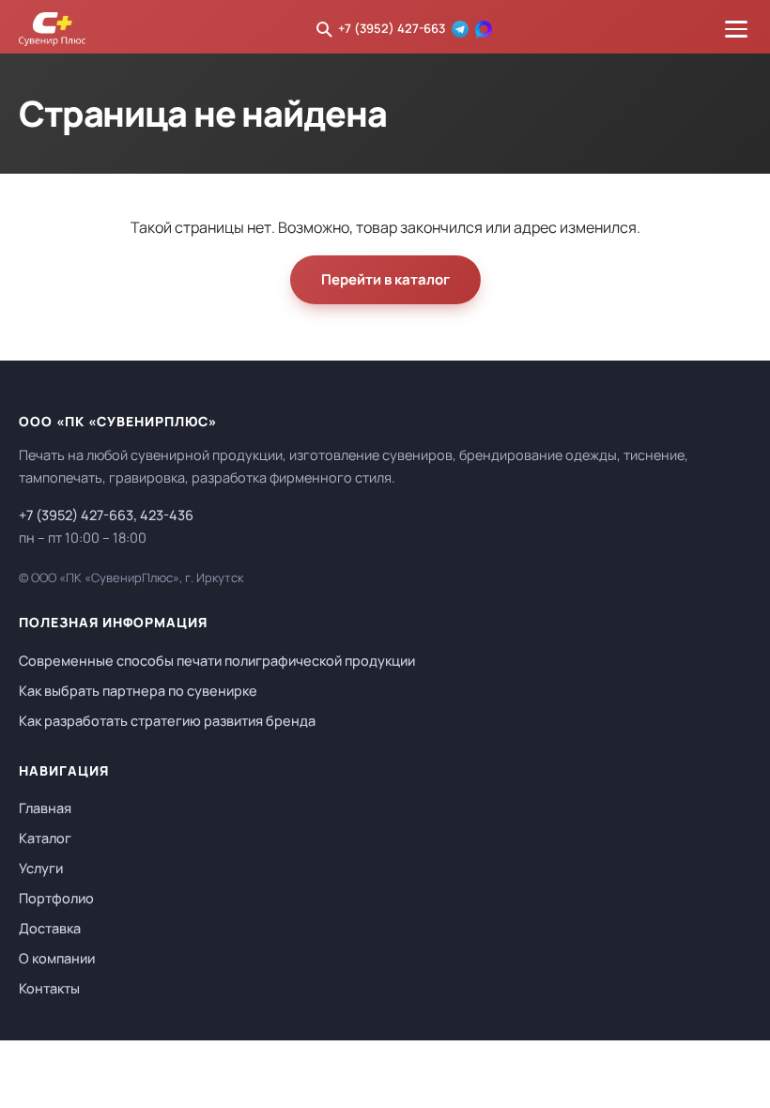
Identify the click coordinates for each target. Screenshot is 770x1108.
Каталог (45, 838)
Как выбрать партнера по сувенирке (138, 691)
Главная (45, 808)
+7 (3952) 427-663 (391, 28)
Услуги (41, 868)
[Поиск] (324, 29)
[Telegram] (460, 29)
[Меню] (736, 29)
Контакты (49, 988)
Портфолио (56, 898)
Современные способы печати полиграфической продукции (217, 660)
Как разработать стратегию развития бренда (167, 721)
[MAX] (483, 29)
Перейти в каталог (385, 279)
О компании (57, 958)
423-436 (166, 515)
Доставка (50, 928)
